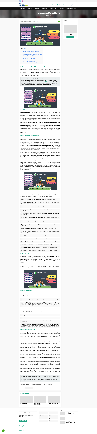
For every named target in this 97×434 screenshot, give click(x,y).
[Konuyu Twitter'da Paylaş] (57, 21)
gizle (25, 48)
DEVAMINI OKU (23, 420)
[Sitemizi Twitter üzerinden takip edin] (20, 1)
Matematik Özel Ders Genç (53, 403)
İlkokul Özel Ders (21, 430)
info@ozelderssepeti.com (64, 4)
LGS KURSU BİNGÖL (24, 403)
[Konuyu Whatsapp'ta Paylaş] (59, 21)
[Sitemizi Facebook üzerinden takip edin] (19, 1)
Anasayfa (47, 15)
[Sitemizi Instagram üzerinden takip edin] (22, 1)
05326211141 (75, 4)
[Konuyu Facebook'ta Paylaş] (55, 21)
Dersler (25, 21)
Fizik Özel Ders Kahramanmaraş (37, 404)
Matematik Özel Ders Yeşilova (70, 413)
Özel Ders (31, 21)
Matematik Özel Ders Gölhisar (70, 422)
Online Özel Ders (21, 429)
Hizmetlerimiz (28, 21)
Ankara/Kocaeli (52, 4)
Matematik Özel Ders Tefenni (70, 418)
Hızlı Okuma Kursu (24, 66)
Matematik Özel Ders (22, 426)
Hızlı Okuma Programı (22, 431)
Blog (50, 15)
